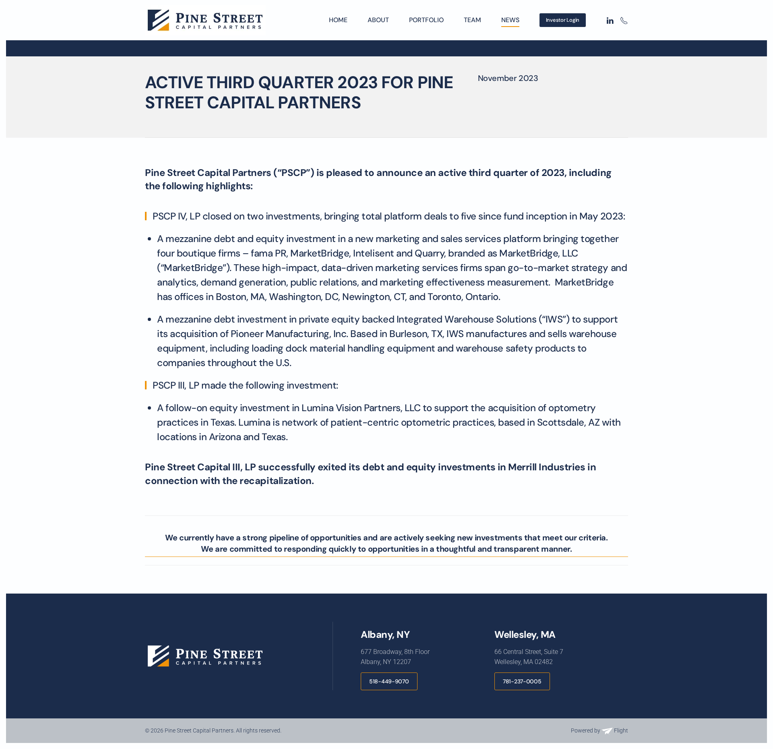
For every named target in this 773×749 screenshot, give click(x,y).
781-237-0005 (522, 681)
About (378, 20)
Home (338, 20)
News (510, 20)
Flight (620, 730)
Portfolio (426, 20)
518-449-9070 (389, 681)
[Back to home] (206, 20)
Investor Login (562, 20)
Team (472, 20)
